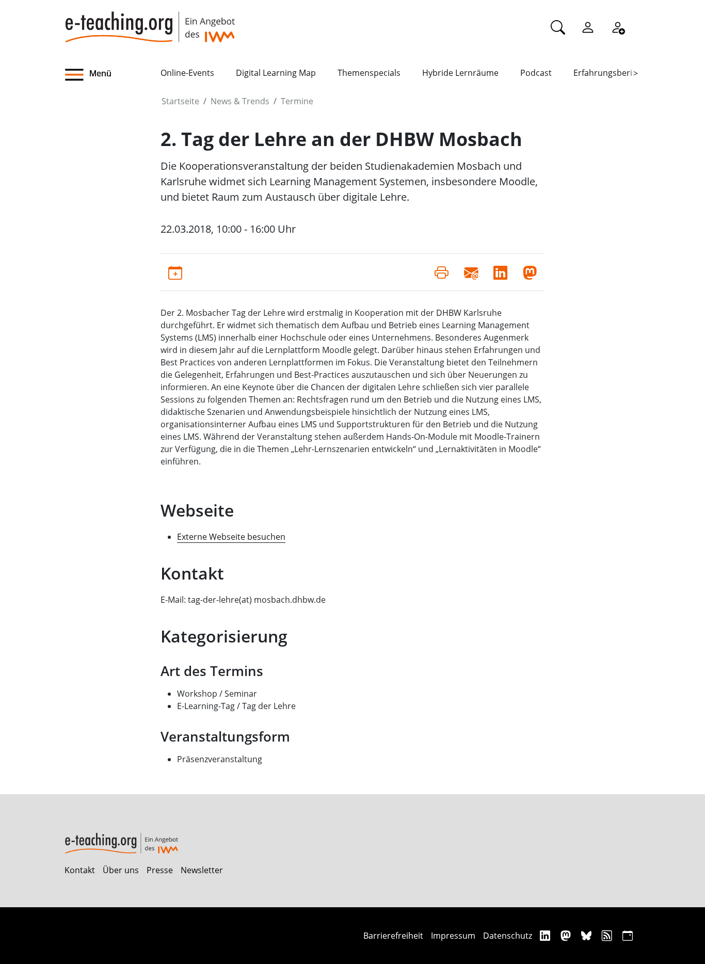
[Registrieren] (618, 27)
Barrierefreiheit (393, 935)
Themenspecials (369, 72)
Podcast (536, 72)
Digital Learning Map (276, 72)
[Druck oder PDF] (441, 272)
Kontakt (80, 870)
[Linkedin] (546, 935)
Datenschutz (507, 935)
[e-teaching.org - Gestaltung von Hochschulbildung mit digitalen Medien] (150, 21)
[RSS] (608, 935)
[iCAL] (627, 935)
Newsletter (202, 870)
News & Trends (240, 101)
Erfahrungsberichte (611, 72)
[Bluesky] (587, 935)
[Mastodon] (566, 935)
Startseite (180, 101)
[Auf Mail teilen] (471, 272)
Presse (160, 870)
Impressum (453, 935)
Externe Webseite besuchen (231, 536)
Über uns (121, 870)
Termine (297, 101)
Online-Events (187, 72)
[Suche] (558, 27)
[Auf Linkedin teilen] (500, 272)
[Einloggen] (588, 27)
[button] (113, 75)
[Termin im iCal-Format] (175, 272)
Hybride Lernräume (460, 72)
